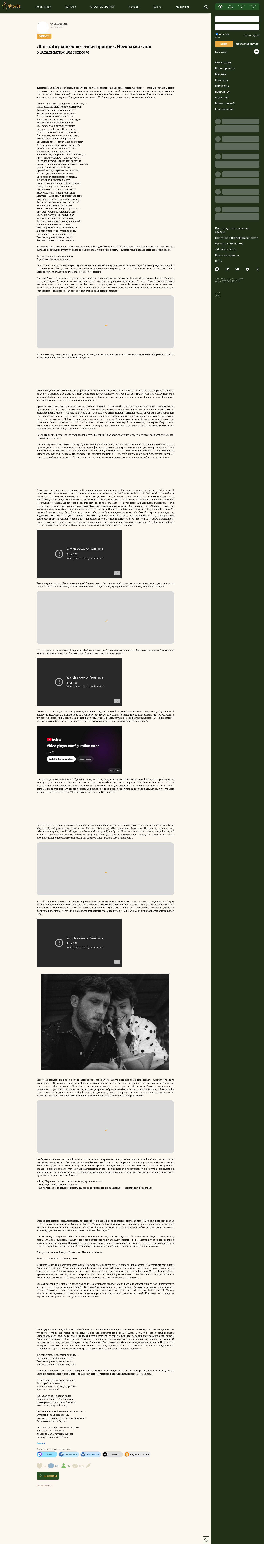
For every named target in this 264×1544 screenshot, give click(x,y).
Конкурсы (221, 80)
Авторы (134, 6)
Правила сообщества (229, 243)
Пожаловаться (44, 1485)
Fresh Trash (43, 6)
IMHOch (70, 6)
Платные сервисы (227, 255)
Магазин (221, 74)
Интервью (222, 86)
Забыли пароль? (251, 35)
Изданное (221, 97)
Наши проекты (225, 68)
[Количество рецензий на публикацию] (88, 1466)
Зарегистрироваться (247, 43)
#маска (41, 1443)
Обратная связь (225, 249)
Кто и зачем (223, 62)
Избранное (222, 91)
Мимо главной (225, 103)
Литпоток (183, 6)
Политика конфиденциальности (236, 237)
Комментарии (224, 109)
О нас (218, 261)
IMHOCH (44, 36)
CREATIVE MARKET (102, 6)
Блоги (158, 6)
